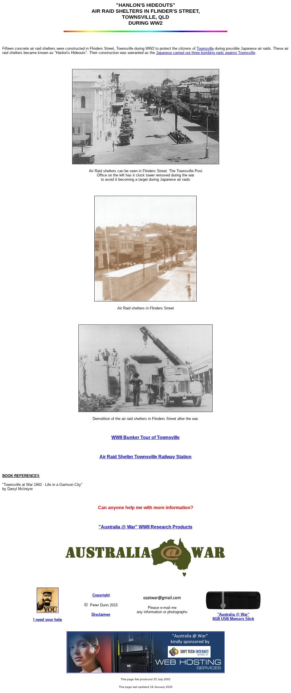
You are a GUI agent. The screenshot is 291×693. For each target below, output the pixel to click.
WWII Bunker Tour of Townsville (145, 437)
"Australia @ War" (233, 614)
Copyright (101, 595)
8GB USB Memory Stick (233, 619)
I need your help (47, 619)
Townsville (205, 48)
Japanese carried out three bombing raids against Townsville (205, 53)
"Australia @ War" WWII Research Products (145, 527)
